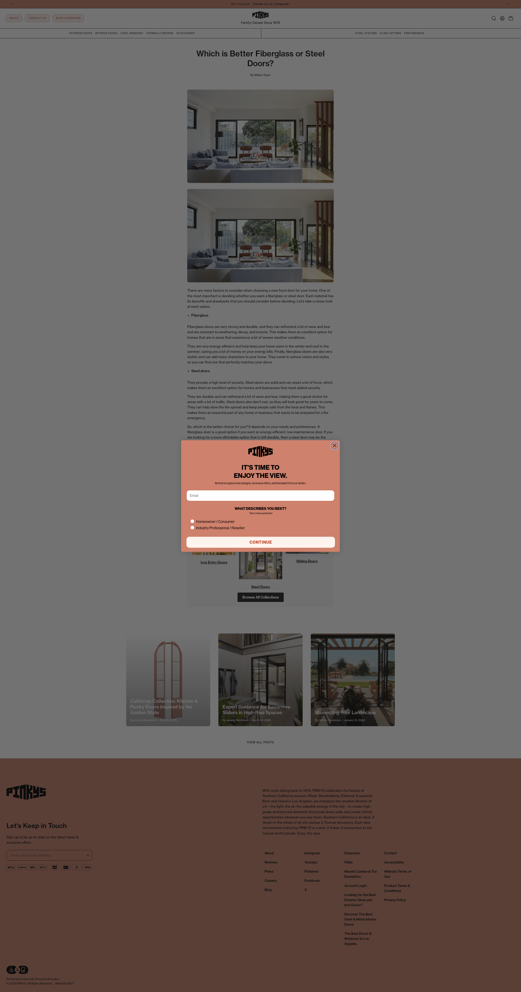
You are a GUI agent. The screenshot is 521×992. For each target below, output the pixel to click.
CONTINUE (261, 542)
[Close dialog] (334, 445)
